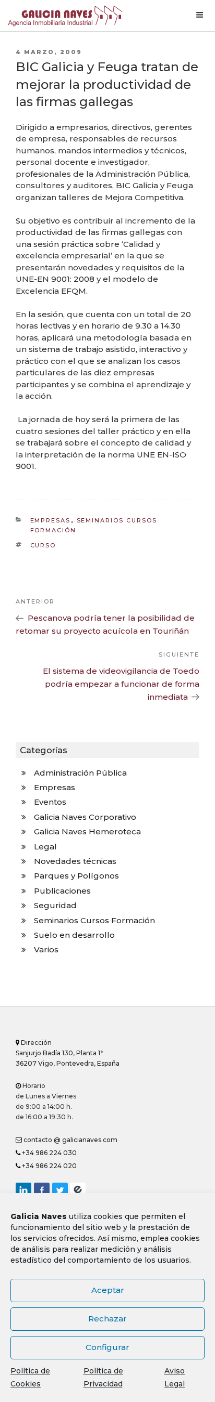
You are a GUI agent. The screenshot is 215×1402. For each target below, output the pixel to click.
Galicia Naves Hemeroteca (87, 831)
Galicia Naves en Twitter (60, 1190)
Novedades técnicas (75, 861)
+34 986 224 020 (48, 1166)
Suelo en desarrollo (74, 935)
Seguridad (55, 905)
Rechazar (107, 1319)
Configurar (107, 1347)
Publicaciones (62, 891)
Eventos (50, 802)
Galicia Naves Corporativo (85, 817)
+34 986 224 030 (48, 1153)
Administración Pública (80, 773)
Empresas (50, 520)
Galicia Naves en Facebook (42, 1190)
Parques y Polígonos (76, 876)
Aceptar (107, 1290)
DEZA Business (78, 1190)
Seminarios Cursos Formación (94, 920)
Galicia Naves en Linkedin (23, 1190)
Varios (46, 949)
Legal (45, 846)
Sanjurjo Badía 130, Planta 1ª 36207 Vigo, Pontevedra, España (68, 1053)
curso (43, 545)
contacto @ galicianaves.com (69, 1140)
